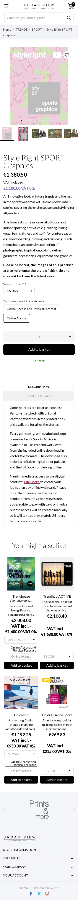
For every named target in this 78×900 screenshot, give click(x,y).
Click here (32, 482)
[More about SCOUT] (39, 809)
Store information (19, 849)
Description (38, 386)
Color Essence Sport (57, 715)
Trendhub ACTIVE (57, 596)
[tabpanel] (39, 86)
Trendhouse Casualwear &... (21, 598)
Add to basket (39, 349)
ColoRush (21, 715)
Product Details (38, 396)
